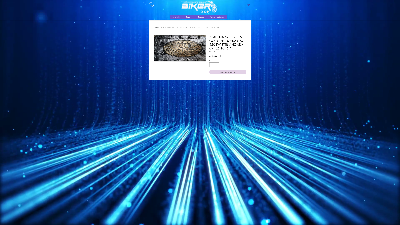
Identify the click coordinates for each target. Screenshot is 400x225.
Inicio (156, 27)
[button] (248, 5)
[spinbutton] (214, 65)
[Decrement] (211, 65)
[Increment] (217, 65)
